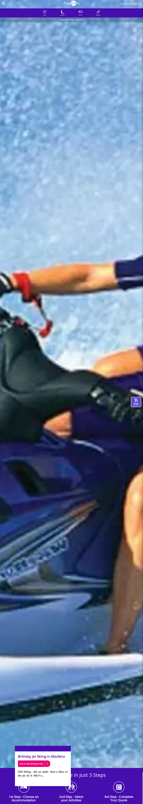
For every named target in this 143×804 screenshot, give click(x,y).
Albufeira (79, 20)
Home (62, 20)
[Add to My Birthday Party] (34, 768)
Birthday (70, 20)
